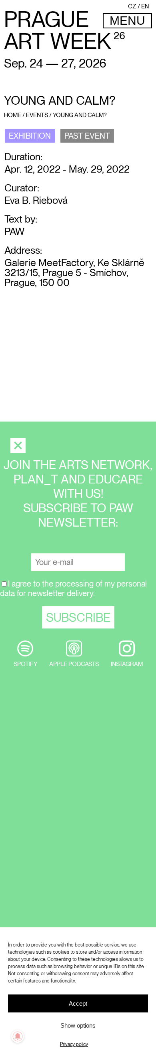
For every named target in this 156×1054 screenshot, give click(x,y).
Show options (78, 1025)
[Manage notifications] (17, 1036)
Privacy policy (74, 1044)
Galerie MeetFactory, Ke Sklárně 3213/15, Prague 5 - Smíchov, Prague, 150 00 (74, 272)
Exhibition (30, 136)
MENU (127, 20)
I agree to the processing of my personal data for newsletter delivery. (73, 588)
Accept (78, 1003)
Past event (87, 136)
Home (12, 115)
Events (37, 115)
